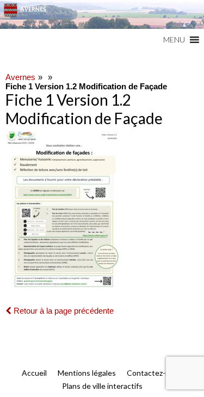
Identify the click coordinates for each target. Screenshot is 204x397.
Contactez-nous (154, 373)
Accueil (34, 373)
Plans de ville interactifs (102, 386)
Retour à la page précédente (62, 310)
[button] (174, 40)
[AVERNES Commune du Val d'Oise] (102, 14)
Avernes (20, 77)
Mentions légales (87, 373)
